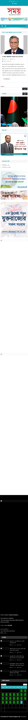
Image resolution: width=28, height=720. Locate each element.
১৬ (25, 698)
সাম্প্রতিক (9, 124)
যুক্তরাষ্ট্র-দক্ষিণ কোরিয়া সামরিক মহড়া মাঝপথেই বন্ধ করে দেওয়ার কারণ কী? (17, 656)
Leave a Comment (7, 61)
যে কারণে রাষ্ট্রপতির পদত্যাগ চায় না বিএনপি (12, 56)
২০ (14, 702)
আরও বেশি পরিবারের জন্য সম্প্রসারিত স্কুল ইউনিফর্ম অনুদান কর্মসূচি (18, 672)
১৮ (6, 702)
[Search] (24, 89)
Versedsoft (23, 716)
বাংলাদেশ (4, 124)
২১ (17, 702)
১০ (2, 698)
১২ (10, 698)
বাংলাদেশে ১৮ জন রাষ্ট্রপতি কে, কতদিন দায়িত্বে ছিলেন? (17, 641)
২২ (21, 702)
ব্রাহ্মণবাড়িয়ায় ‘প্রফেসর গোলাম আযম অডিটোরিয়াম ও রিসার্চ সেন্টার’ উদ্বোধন (17, 664)
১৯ (10, 702)
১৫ (21, 698)
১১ (6, 698)
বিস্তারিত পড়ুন (7, 79)
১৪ (17, 698)
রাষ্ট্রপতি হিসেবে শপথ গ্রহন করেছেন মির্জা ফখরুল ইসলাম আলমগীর (17, 649)
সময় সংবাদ (13, 59)
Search (2, 86)
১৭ (2, 702)
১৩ (14, 698)
